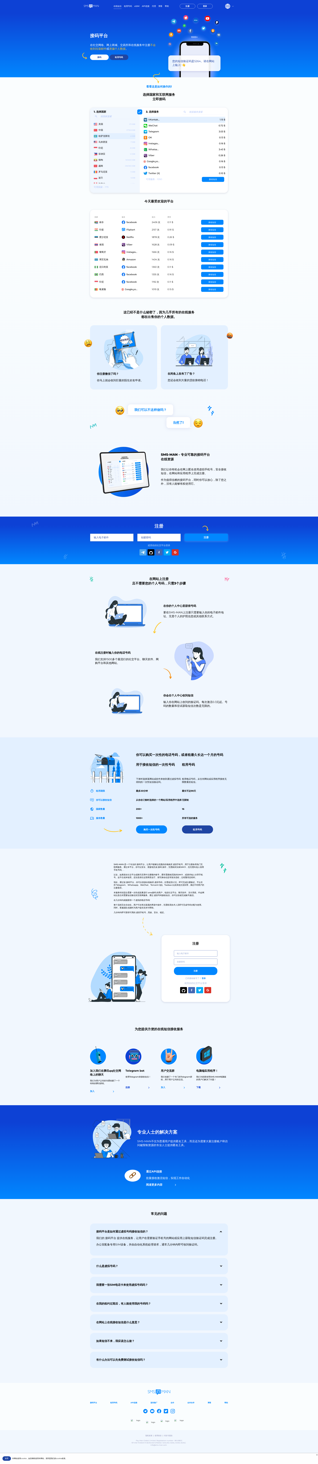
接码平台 (93, 1403)
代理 (154, 6)
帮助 (167, 6)
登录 (204, 978)
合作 (172, 1403)
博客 (160, 6)
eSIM (136, 6)
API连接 (145, 6)
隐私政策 (148, 1435)
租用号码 (128, 6)
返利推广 (154, 1403)
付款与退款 (168, 1435)
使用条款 (158, 1435)
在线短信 (117, 6)
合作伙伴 (190, 1403)
